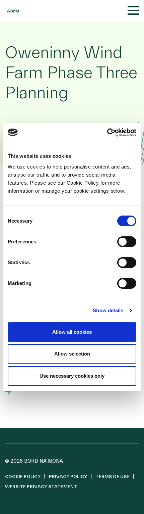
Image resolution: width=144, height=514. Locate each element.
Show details (108, 310)
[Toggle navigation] (133, 10)
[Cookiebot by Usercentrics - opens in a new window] (107, 132)
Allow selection (72, 354)
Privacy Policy (68, 476)
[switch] (126, 241)
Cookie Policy (23, 476)
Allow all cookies (72, 332)
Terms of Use (112, 476)
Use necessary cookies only (72, 376)
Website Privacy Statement (41, 486)
